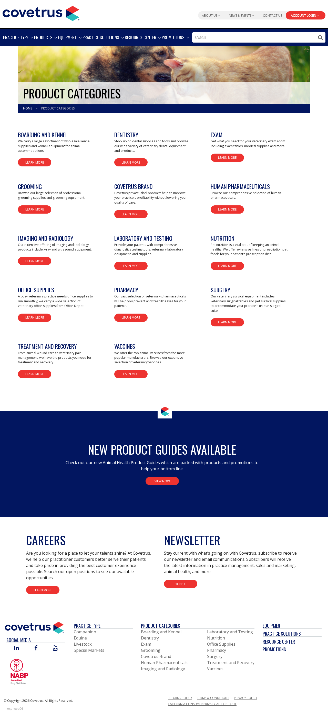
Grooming (150, 650)
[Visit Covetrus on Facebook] (35, 648)
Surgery (214, 656)
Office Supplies (221, 644)
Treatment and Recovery (230, 662)
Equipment (272, 625)
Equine (80, 638)
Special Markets (89, 650)
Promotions (274, 649)
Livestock (83, 644)
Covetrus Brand (156, 656)
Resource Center (279, 641)
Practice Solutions (282, 633)
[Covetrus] (41, 13)
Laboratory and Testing (230, 632)
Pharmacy (216, 650)
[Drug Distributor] (19, 671)
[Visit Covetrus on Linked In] (16, 648)
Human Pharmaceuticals (164, 662)
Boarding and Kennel (161, 632)
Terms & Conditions (213, 698)
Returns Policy (180, 698)
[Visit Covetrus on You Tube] (55, 648)
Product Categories (160, 625)
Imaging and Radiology (163, 669)
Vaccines (215, 669)
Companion (85, 632)
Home (28, 108)
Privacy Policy (245, 698)
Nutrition (216, 638)
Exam (146, 644)
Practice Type (87, 625)
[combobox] (258, 37)
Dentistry (150, 638)
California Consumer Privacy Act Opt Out (202, 704)
